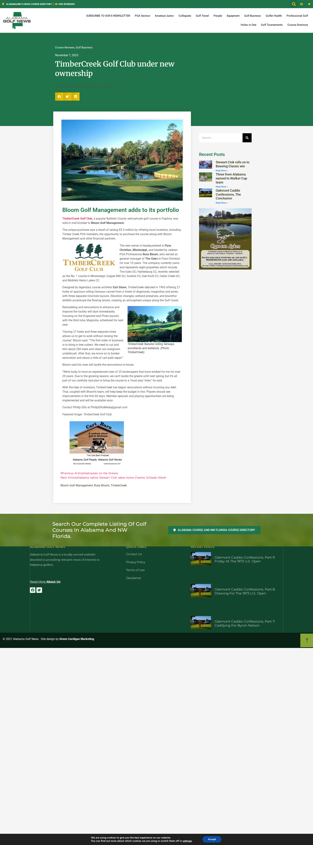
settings (187, 841)
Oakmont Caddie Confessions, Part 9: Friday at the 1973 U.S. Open (245, 559)
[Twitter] (309, 4)
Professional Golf (297, 15)
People (218, 15)
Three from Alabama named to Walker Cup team (231, 178)
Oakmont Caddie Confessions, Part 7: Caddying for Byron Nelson (245, 623)
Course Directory (297, 24)
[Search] (247, 137)
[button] (294, 4)
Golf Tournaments (272, 24)
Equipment (233, 15)
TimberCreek (119, 485)
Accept (212, 839)
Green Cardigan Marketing (76, 639)
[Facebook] (301, 4)
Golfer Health (274, 15)
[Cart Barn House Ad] (97, 465)
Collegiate (185, 15)
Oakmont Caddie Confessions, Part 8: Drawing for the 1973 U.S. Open (245, 591)
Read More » (222, 170)
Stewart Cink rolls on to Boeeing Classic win (232, 164)
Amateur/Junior (164, 15)
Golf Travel (202, 15)
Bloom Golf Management (76, 485)
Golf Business (252, 15)
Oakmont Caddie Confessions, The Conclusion (228, 194)
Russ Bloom (101, 485)
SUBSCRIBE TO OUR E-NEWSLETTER (108, 15)
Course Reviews (64, 47)
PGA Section (142, 15)
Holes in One (248, 24)
